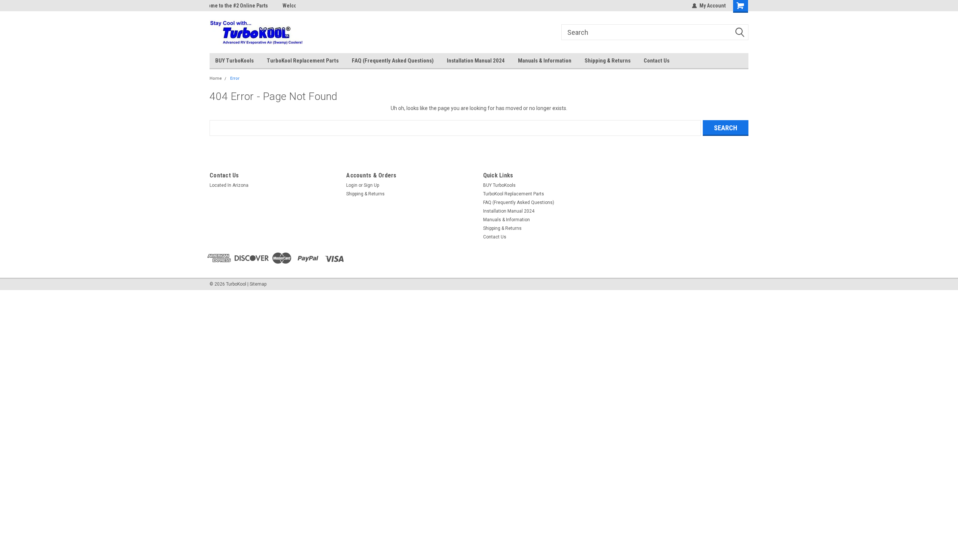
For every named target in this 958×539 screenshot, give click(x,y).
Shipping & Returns (608, 60)
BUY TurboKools (234, 60)
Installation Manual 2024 (476, 60)
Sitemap (258, 284)
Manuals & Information (544, 60)
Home (216, 78)
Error (235, 78)
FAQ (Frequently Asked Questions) (393, 60)
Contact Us (656, 60)
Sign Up (371, 185)
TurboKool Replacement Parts (303, 60)
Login (351, 185)
